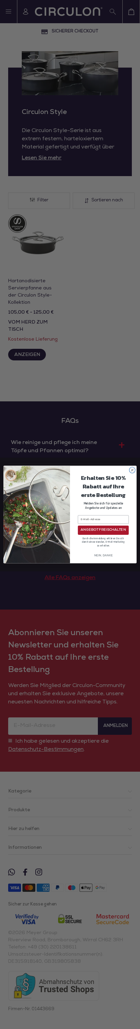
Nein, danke (103, 555)
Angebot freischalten (103, 530)
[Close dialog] (132, 470)
